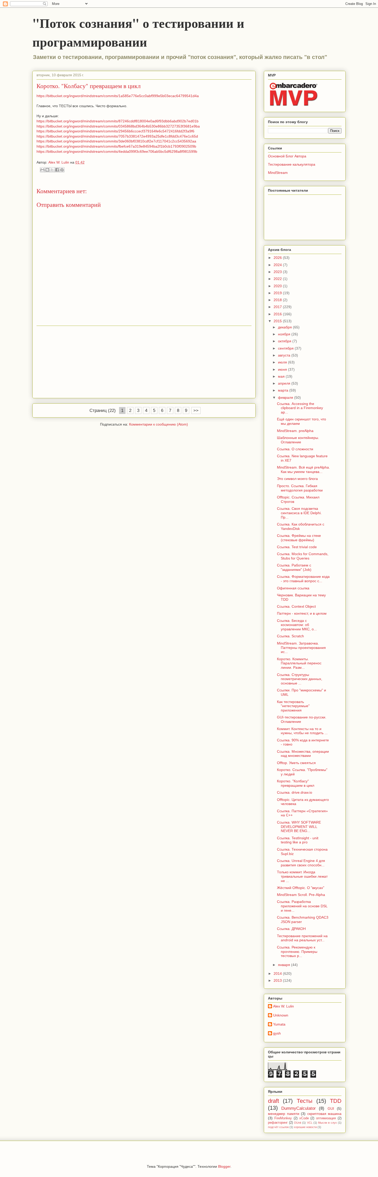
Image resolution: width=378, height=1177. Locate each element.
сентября (286, 348)
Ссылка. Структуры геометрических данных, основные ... (299, 679)
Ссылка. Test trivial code (297, 547)
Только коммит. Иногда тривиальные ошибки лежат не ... (302, 876)
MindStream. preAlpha (295, 431)
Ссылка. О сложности (295, 449)
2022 (278, 279)
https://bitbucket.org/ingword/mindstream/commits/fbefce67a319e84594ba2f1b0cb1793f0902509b (116, 146)
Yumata (279, 1024)
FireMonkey (283, 1118)
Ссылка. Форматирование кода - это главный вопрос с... (303, 578)
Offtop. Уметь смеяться (296, 763)
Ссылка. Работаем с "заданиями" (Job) (294, 567)
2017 (278, 307)
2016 (278, 314)
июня (283, 369)
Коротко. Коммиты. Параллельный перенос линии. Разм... (299, 663)
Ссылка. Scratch (290, 636)
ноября (284, 334)
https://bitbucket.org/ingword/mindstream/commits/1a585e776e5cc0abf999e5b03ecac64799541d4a (118, 96)
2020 (278, 286)
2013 (278, 980)
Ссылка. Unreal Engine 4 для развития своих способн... (301, 863)
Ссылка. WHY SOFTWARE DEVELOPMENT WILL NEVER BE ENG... (299, 826)
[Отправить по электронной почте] (42, 169)
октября (285, 341)
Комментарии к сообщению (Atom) (158, 424)
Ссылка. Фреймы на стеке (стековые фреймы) (299, 538)
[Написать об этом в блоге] (47, 169)
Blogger (224, 1166)
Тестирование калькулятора (291, 164)
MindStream (278, 173)
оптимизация (326, 1118)
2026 (278, 258)
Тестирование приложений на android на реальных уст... (302, 938)
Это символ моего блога (297, 479)
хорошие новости (305, 1127)
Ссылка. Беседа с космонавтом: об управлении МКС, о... (297, 625)
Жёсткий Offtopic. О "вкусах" (300, 888)
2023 (278, 272)
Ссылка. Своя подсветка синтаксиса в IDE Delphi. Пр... (299, 512)
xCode (304, 1118)
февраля (286, 397)
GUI (331, 1108)
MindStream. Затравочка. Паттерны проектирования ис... (301, 647)
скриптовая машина (324, 1114)
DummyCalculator (298, 1108)
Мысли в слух (327, 1122)
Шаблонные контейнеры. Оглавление (298, 440)
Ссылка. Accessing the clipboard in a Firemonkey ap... (300, 408)
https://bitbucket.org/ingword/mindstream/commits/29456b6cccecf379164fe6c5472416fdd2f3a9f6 (115, 131)
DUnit (297, 1122)
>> (196, 410)
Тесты (304, 1101)
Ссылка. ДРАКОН (291, 929)
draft (273, 1101)
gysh (277, 1033)
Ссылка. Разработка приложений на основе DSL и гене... (302, 906)
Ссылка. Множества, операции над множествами (303, 753)
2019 (278, 293)
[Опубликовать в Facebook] (57, 169)
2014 (278, 973)
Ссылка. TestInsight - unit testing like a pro (297, 840)
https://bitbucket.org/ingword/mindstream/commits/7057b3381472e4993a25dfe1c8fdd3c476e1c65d (117, 136)
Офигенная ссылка (293, 588)
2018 (278, 300)
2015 (278, 321)
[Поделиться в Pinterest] (62, 169)
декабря (285, 327)
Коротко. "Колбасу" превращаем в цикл (295, 783)
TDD (335, 1101)
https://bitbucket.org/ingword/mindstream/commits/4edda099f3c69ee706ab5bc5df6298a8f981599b (117, 151)
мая (282, 376)
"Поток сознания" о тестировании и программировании (138, 32)
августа (284, 355)
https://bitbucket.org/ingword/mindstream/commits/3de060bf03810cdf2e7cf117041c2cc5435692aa (116, 141)
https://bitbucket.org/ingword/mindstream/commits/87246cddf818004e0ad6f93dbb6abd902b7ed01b (118, 121)
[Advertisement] (144, 362)
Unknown (280, 1015)
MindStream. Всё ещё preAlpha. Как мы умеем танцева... (303, 469)
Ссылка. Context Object (296, 606)
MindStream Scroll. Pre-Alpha (301, 895)
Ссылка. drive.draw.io (294, 792)
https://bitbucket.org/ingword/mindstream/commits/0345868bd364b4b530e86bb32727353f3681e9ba (118, 126)
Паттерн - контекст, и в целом (302, 613)
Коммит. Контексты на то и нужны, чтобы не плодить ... (302, 731)
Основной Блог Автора (287, 156)
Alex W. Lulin (283, 1006)
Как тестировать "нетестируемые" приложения (293, 706)
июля (283, 362)
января (284, 965)
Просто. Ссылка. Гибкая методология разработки (300, 488)
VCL (309, 1122)
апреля (284, 383)
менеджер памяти (283, 1114)
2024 (278, 265)
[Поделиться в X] (52, 169)
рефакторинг (278, 1122)
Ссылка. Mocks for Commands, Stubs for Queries (302, 556)
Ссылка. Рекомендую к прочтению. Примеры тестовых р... (297, 951)
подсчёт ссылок (278, 1127)
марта (283, 390)
